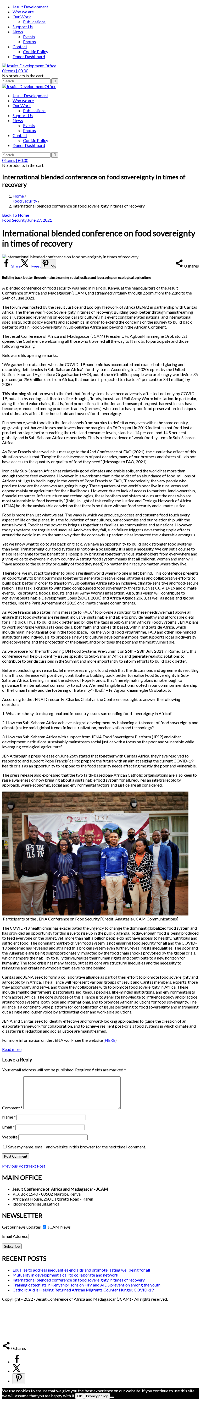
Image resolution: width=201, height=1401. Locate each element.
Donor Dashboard (29, 56)
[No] (112, 1397)
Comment (12, 1107)
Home (18, 195)
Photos (29, 41)
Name (9, 1116)
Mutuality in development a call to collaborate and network (65, 1274)
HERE (110, 1040)
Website (10, 1136)
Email (8, 1126)
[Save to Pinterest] (19, 1378)
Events (29, 36)
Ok (79, 1396)
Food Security (25, 200)
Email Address (15, 1236)
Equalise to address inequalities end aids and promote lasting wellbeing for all (81, 1269)
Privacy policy (97, 1396)
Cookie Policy (35, 51)
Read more (11, 1049)
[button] (15, 70)
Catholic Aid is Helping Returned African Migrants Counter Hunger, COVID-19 (83, 1289)
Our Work (22, 16)
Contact (20, 46)
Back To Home (15, 214)
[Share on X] (17, 1370)
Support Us (23, 26)
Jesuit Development (30, 6)
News (18, 31)
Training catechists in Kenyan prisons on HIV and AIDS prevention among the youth (86, 1284)
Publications (34, 21)
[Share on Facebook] (17, 1361)
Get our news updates (21, 1226)
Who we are (23, 11)
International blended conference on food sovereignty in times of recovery (79, 1279)
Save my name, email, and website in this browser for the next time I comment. (77, 1146)
